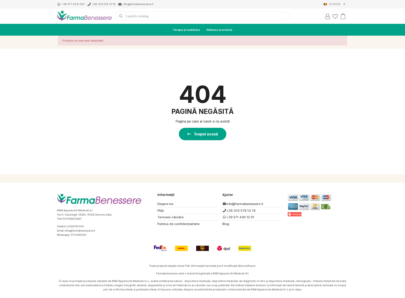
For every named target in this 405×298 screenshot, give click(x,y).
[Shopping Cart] (343, 16)
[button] (203, 134)
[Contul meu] (327, 16)
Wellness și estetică (219, 29)
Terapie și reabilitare (186, 29)
